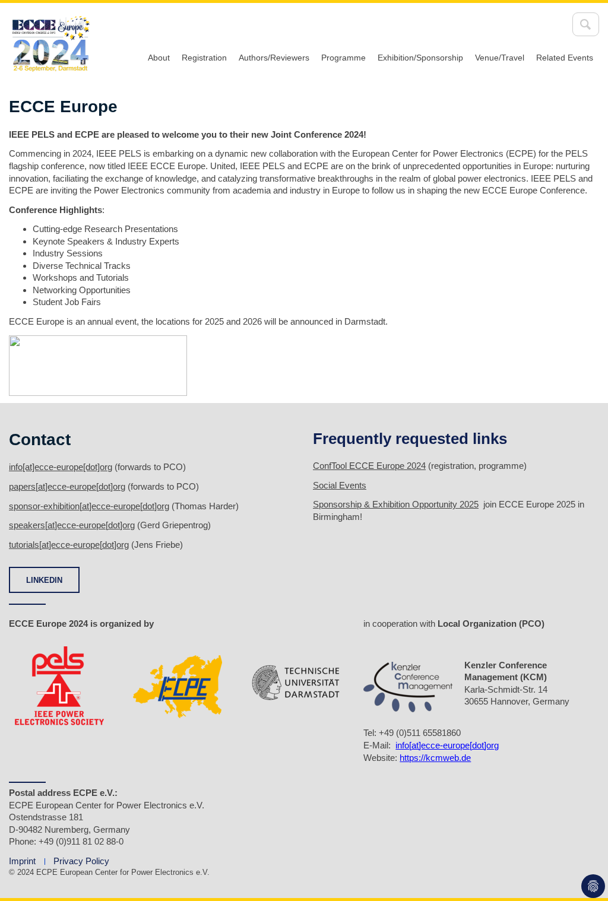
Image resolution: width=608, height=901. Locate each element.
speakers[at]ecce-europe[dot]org (72, 525)
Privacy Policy (81, 861)
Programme (343, 57)
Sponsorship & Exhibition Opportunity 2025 (396, 504)
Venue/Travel (499, 57)
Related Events (564, 57)
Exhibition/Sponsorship (420, 57)
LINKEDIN (44, 580)
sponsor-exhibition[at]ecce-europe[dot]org (89, 506)
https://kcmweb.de (435, 758)
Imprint (22, 861)
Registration (204, 57)
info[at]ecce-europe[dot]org (60, 467)
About (159, 57)
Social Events (339, 485)
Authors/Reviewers (274, 57)
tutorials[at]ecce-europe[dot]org (69, 545)
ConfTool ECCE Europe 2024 (369, 466)
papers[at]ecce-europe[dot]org (67, 486)
